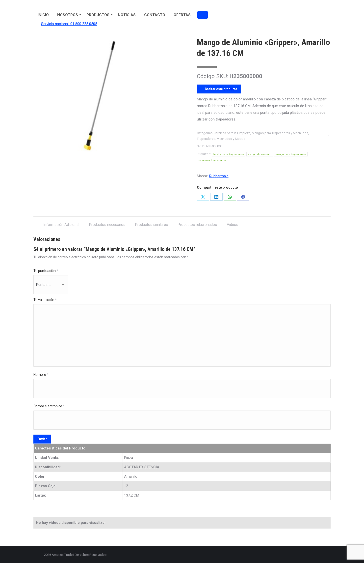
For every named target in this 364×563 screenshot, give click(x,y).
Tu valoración (45, 300)
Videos (232, 224)
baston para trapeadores (228, 154)
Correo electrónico (49, 406)
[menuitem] (43, 15)
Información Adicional (61, 224)
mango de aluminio (259, 154)
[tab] (61, 222)
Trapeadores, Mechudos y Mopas (221, 139)
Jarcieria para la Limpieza (232, 133)
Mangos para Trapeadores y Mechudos (280, 133)
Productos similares (151, 224)
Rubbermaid (219, 176)
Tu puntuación (45, 271)
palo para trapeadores (212, 160)
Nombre (41, 375)
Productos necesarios (107, 224)
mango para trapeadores (291, 154)
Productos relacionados (197, 224)
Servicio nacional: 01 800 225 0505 (69, 24)
